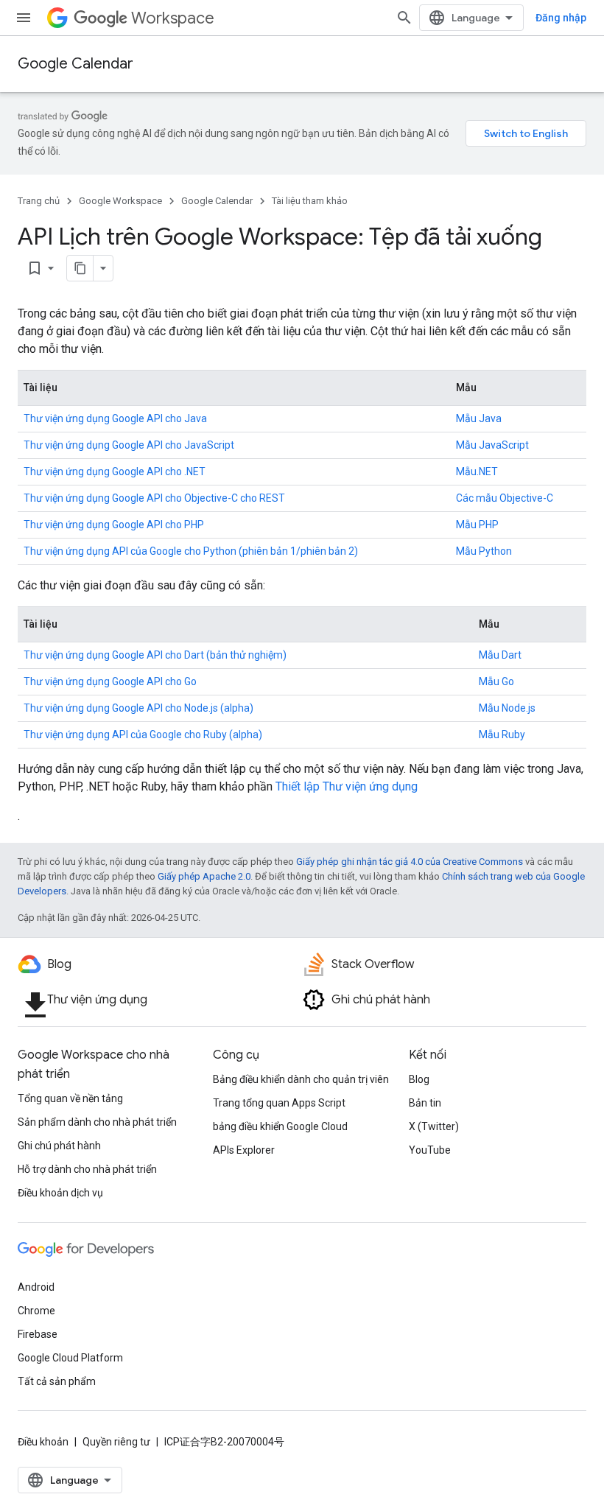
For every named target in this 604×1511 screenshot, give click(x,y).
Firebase (37, 1334)
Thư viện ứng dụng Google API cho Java (115, 418)
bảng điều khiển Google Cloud (280, 1126)
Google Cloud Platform (70, 1358)
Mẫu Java (479, 418)
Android (36, 1287)
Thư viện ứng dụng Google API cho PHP (114, 524)
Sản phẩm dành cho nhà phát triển (97, 1122)
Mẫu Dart (500, 655)
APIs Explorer (244, 1150)
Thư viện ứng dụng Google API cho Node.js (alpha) (138, 708)
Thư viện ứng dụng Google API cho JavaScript (129, 445)
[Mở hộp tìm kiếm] (404, 18)
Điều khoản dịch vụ (60, 1193)
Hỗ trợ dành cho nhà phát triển (87, 1169)
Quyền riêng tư (116, 1442)
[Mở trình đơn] (23, 17)
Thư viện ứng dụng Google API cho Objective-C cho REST (154, 498)
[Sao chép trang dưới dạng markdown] (80, 268)
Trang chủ (39, 200)
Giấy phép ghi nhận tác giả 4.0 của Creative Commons (409, 861)
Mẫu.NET (477, 471)
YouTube (430, 1150)
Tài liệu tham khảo (310, 200)
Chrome (36, 1311)
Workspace (172, 18)
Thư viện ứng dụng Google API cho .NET (115, 471)
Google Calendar (75, 64)
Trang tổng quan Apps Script (279, 1103)
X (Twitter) (434, 1126)
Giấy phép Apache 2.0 (204, 876)
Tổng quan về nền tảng (70, 1098)
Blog (419, 1079)
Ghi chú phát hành (59, 1145)
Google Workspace (120, 200)
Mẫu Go (496, 681)
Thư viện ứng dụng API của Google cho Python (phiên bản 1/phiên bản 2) (191, 551)
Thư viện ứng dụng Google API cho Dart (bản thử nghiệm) (155, 655)
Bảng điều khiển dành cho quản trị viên (301, 1079)
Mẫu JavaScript (492, 445)
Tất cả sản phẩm (57, 1381)
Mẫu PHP (477, 524)
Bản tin (425, 1103)
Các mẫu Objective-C (504, 498)
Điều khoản (43, 1442)
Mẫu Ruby (502, 734)
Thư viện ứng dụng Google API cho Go (110, 681)
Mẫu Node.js (507, 708)
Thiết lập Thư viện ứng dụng (346, 786)
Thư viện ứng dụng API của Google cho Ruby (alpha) (143, 734)
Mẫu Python (484, 551)
